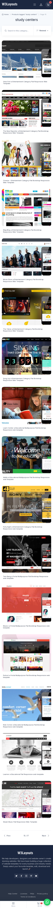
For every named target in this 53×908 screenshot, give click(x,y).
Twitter (16, 876)
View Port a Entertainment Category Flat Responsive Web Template (25, 83)
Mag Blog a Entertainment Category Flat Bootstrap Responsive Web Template (22, 231)
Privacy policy (42, 894)
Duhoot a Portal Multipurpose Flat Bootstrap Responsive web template (26, 676)
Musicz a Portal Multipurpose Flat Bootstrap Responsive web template (26, 627)
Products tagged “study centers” (24, 14)
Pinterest (31, 876)
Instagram (26, 876)
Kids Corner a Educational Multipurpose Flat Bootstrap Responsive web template (24, 726)
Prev (8, 835)
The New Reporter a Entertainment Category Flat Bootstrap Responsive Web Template (26, 132)
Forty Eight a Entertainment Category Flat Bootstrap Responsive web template (22, 528)
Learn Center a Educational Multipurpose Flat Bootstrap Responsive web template (24, 429)
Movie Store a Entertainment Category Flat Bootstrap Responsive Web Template (23, 280)
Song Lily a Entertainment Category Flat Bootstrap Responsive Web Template (22, 379)
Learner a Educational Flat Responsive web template (23, 774)
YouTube (36, 876)
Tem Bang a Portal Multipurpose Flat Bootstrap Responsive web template (25, 577)
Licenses (23, 894)
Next (44, 835)
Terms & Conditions (28, 897)
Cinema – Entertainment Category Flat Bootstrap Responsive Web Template (26, 181)
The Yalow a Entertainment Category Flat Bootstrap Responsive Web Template (23, 330)
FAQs (32, 894)
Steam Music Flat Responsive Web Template (20, 822)
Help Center (12, 894)
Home (6, 14)
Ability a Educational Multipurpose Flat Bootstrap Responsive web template (26, 478)
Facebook (21, 876)
